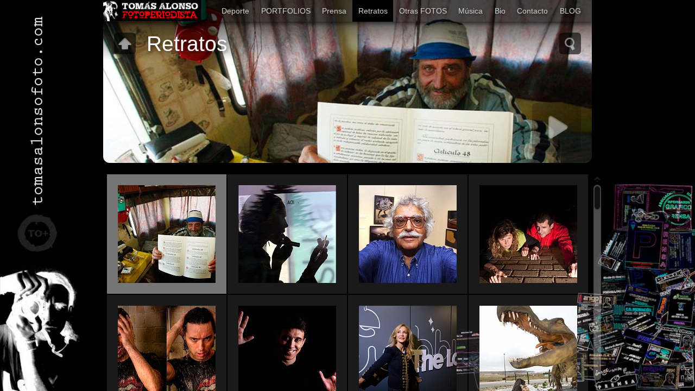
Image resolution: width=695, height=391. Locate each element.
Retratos (373, 11)
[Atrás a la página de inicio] (152, 11)
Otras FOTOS (423, 11)
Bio (500, 11)
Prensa (334, 11)
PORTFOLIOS (286, 11)
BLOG (570, 11)
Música (470, 11)
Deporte (235, 11)
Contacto (532, 11)
